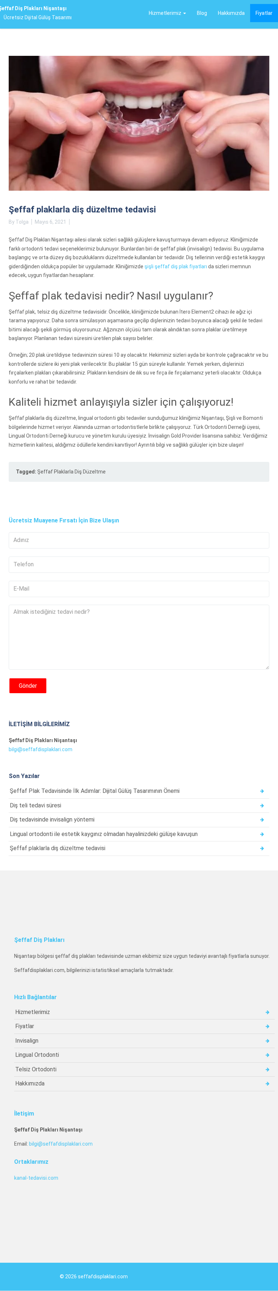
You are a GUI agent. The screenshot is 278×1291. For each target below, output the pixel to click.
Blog (202, 13)
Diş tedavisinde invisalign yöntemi (52, 819)
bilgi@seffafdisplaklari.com (40, 749)
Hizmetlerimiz (165, 13)
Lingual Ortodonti (37, 1054)
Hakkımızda (231, 13)
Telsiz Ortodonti (35, 1069)
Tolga (22, 222)
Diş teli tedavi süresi (35, 805)
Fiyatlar (264, 13)
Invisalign (26, 1040)
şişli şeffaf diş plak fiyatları (175, 266)
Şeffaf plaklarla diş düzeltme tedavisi (57, 848)
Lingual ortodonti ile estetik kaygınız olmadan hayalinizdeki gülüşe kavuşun (104, 834)
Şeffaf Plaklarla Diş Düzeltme (71, 472)
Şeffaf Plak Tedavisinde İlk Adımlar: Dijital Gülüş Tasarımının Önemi (95, 790)
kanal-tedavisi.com (36, 1178)
